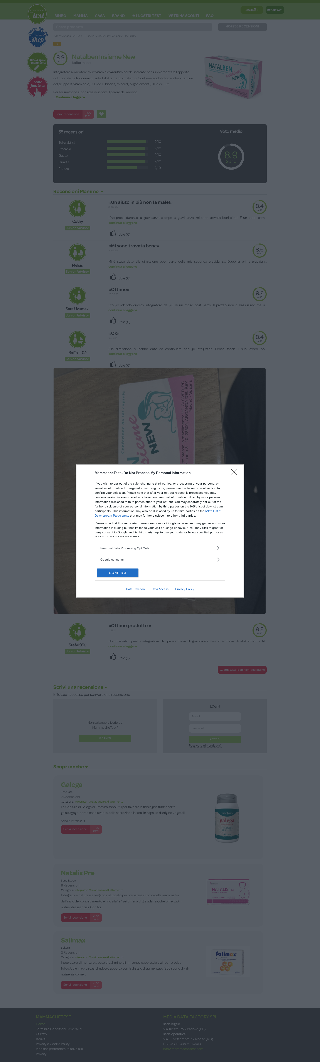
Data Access (160, 589)
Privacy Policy (184, 589)
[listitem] (160, 548)
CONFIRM (117, 573)
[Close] (235, 473)
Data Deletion (135, 589)
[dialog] (160, 531)
